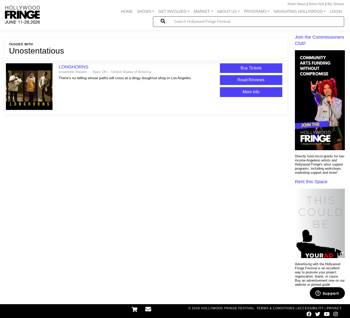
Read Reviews (251, 80)
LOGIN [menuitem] (336, 11)
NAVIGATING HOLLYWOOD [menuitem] (298, 11)
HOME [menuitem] (127, 11)
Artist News (296, 4)
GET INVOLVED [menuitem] (172, 11)
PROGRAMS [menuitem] (255, 11)
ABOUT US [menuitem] (227, 11)
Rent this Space (311, 181)
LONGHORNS (73, 66)
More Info (251, 92)
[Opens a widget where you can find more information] (327, 293)
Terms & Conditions (275, 308)
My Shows (335, 4)
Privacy (334, 308)
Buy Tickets (251, 68)
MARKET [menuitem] (202, 11)
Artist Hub (316, 4)
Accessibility (310, 308)
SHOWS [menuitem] (144, 11)
